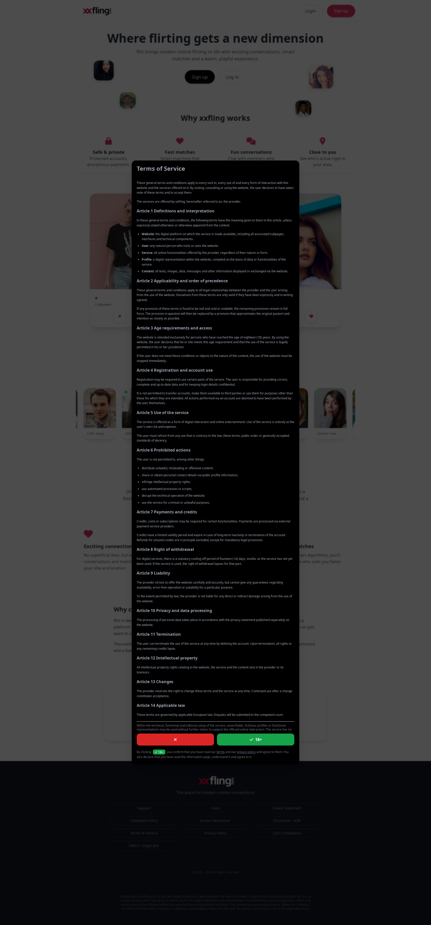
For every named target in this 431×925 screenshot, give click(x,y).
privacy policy (246, 752)
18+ (258, 739)
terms (220, 752)
